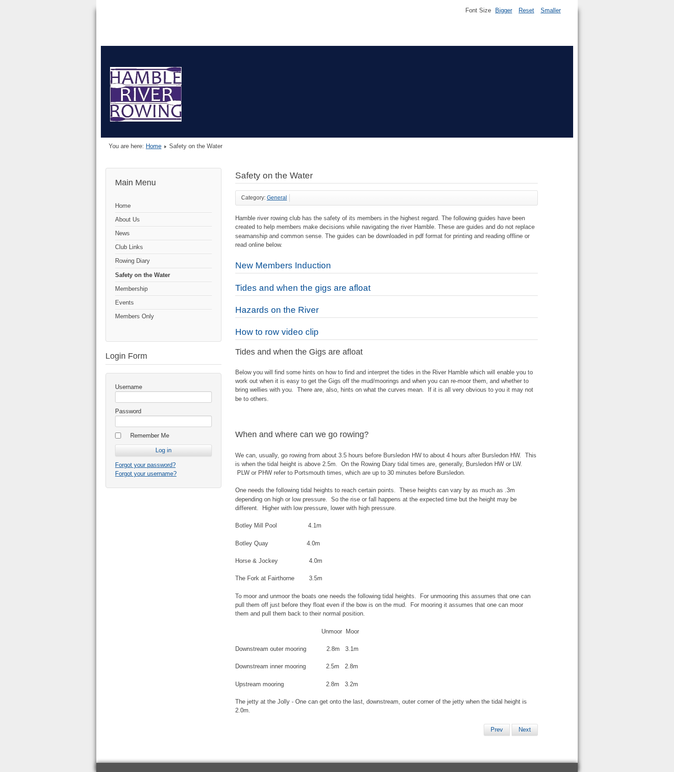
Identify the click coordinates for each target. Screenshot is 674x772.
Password (128, 411)
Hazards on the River (277, 310)
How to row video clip (277, 332)
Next (525, 729)
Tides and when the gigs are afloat (302, 288)
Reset (526, 10)
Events (124, 302)
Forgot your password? (145, 464)
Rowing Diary (132, 260)
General (277, 197)
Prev (497, 729)
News (122, 233)
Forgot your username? (146, 473)
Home (153, 146)
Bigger (503, 10)
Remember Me (149, 435)
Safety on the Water (142, 275)
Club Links (129, 247)
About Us (127, 219)
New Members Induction (283, 265)
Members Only (134, 316)
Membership (131, 288)
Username (128, 386)
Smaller (551, 10)
